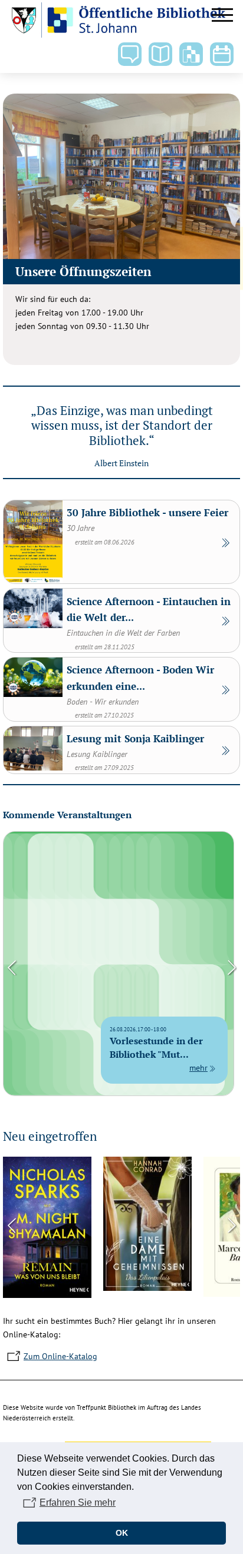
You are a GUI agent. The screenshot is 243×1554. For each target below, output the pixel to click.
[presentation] (12, 966)
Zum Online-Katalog (60, 1356)
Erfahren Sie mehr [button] (78, 1502)
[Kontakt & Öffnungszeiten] (130, 54)
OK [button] (122, 1533)
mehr (198, 1067)
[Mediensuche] (160, 54)
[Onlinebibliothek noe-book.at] (191, 54)
